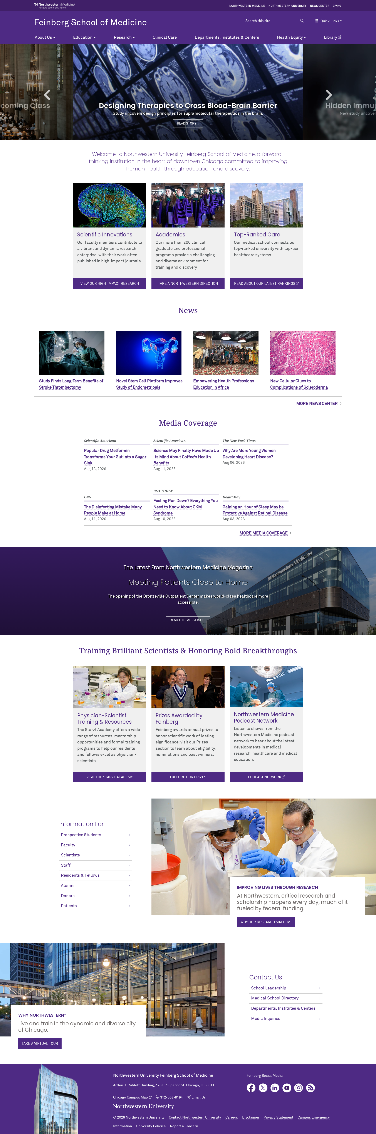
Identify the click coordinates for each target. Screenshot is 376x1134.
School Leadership (268, 988)
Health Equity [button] (290, 37)
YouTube (286, 1087)
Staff (65, 865)
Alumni (67, 886)
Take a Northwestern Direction (188, 283)
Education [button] (82, 37)
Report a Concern (184, 1126)
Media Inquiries (265, 1019)
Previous (28, 95)
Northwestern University (287, 6)
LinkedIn (274, 1087)
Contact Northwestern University (195, 1117)
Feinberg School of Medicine (90, 23)
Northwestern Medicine (247, 6)
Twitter (263, 1087)
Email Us (198, 1097)
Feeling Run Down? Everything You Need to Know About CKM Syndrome (185, 507)
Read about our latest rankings (264, 283)
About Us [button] (43, 37)
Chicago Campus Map (130, 1097)
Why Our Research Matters (265, 922)
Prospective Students (81, 835)
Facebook (251, 1087)
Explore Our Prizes (188, 777)
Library (330, 37)
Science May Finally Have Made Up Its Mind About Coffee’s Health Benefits (186, 457)
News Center (319, 6)
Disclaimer (250, 1117)
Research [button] (123, 37)
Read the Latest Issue (188, 620)
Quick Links (330, 21)
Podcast (310, 1087)
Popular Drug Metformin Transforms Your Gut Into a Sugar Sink (115, 457)
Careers (231, 1117)
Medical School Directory (275, 998)
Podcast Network (264, 777)
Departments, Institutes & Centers (227, 37)
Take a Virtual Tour (40, 1043)
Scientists (70, 855)
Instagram (298, 1087)
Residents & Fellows (80, 875)
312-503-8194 (171, 1097)
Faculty (68, 845)
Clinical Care (165, 37)
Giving (337, 6)
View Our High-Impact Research (110, 283)
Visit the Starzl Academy (110, 777)
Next (348, 95)
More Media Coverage (264, 533)
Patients (69, 906)
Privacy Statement (278, 1117)
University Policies (151, 1126)
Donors (68, 896)
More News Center (317, 404)
